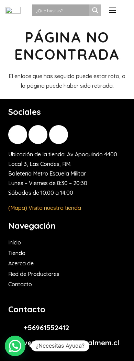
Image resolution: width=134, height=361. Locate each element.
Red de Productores (33, 273)
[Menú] (113, 10)
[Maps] (58, 134)
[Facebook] (38, 134)
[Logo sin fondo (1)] (13, 10)
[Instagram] (17, 134)
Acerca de (21, 263)
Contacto (20, 284)
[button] (15, 346)
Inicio (14, 242)
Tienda (16, 253)
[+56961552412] (15, 327)
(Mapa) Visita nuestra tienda (44, 207)
